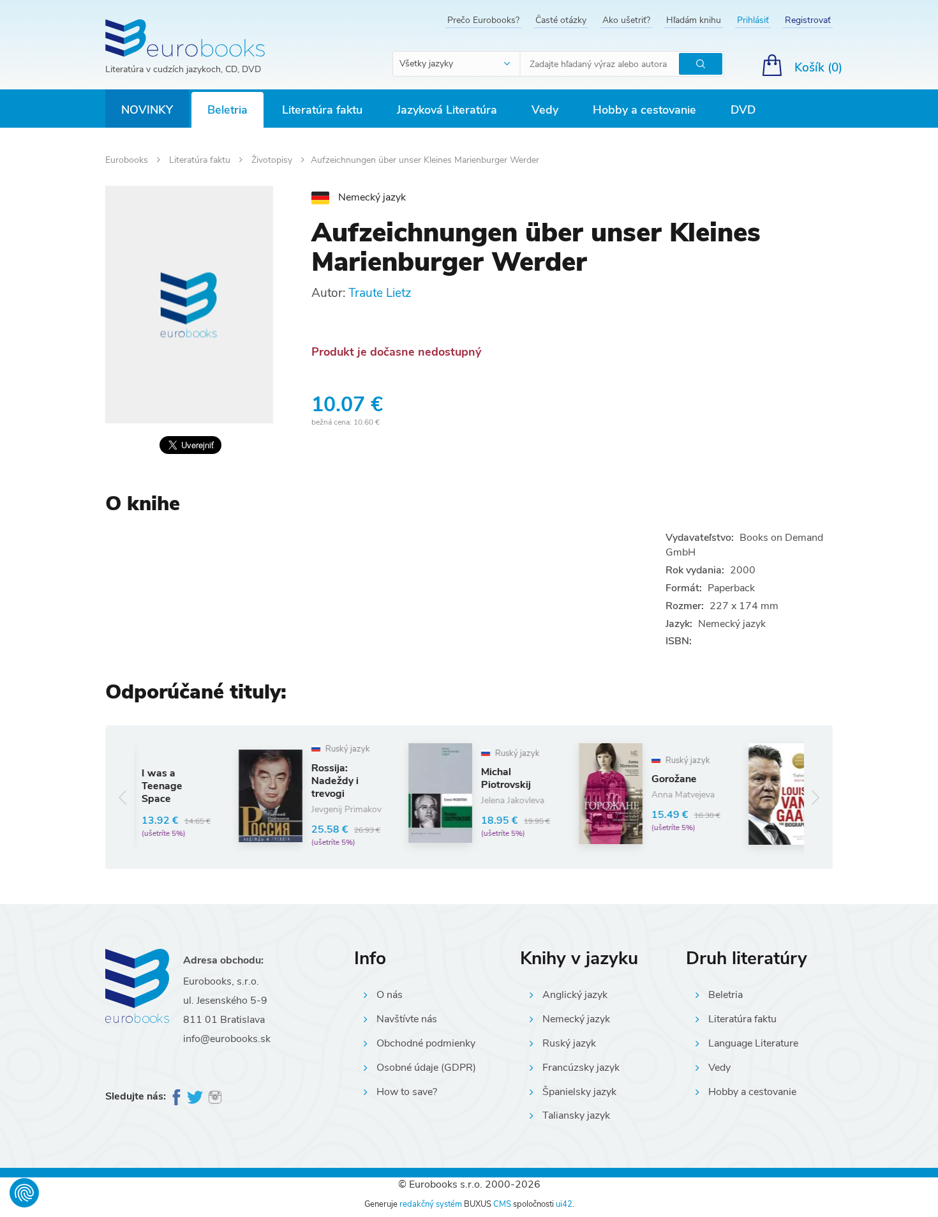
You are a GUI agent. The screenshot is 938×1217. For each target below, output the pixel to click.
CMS (502, 1204)
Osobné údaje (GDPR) (426, 1068)
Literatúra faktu (322, 109)
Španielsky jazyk (579, 1092)
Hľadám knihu (693, 20)
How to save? (406, 1092)
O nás (389, 995)
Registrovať (808, 20)
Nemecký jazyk (576, 1019)
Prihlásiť (753, 20)
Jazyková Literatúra (447, 109)
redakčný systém (430, 1204)
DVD (743, 109)
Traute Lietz (380, 293)
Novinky (147, 109)
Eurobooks (128, 160)
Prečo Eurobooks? (483, 20)
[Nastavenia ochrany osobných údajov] (24, 1192)
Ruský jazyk (569, 1043)
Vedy (545, 109)
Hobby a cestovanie (644, 109)
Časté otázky (560, 20)
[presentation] (123, 797)
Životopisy (273, 160)
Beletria (227, 109)
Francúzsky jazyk (581, 1068)
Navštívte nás (406, 1019)
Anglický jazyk (574, 995)
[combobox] (457, 64)
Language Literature (753, 1043)
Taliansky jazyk (576, 1115)
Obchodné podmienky (425, 1043)
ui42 (564, 1204)
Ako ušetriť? (626, 20)
